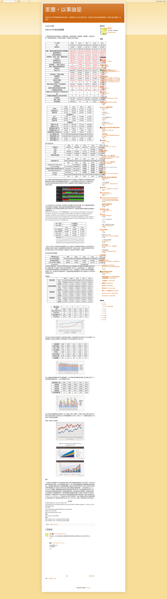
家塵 (50, 534)
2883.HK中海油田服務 (108, 306)
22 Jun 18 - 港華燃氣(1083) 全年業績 (110, 188)
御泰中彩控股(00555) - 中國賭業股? (109, 246)
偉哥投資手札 (105, 65)
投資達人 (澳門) (105, 209)
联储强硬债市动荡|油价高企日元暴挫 (109, 98)
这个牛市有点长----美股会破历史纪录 (110, 183)
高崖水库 (104, 172)
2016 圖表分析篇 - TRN (107, 210)
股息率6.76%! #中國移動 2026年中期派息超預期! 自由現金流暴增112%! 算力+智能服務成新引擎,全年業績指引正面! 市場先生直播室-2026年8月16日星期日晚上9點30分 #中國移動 (111, 80)
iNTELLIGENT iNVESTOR (108, 265)
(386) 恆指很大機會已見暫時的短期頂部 (110, 200)
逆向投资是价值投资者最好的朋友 (109, 251)
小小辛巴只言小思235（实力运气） (109, 146)
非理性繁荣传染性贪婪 (107, 271)
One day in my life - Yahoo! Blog (109, 293)
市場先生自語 (105, 76)
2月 (104, 311)
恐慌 (103, 230)
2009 (103, 319)
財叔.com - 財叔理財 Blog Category (110, 290)
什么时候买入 (105, 118)
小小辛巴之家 (105, 145)
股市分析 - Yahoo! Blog (107, 285)
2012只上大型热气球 (107, 219)
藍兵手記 (104, 187)
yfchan (103, 92)
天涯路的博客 (105, 250)
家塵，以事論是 (63, 10)
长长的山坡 (104, 112)
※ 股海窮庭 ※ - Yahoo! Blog (108, 280)
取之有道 (104, 60)
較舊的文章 (91, 576)
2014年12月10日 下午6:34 (58, 543)
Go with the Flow (106, 192)
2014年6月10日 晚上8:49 (60, 534)
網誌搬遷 (104, 103)
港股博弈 (104, 140)
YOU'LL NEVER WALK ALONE (109, 102)
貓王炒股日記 (105, 245)
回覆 (50, 538)
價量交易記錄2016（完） (107, 193)
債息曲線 (104, 151)
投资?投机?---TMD (106, 234)
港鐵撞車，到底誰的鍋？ (107, 163)
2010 (103, 317)
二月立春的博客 (105, 182)
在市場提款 (104, 150)
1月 (104, 313)
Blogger (88, 587)
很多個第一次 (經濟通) (106, 61)
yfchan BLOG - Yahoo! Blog (108, 295)
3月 (104, 309)
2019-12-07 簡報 (105, 141)
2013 (103, 315)
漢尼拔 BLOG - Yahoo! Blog (108, 288)
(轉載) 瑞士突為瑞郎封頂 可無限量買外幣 (110, 261)
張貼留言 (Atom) (52, 578)
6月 (104, 304)
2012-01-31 (104, 256)
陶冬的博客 (104, 97)
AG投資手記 (105, 229)
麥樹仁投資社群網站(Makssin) (109, 70)
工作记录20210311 (106, 113)
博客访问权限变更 (106, 272)
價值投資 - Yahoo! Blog (107, 283)
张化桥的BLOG (105, 122)
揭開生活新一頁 (105, 88)
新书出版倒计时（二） (106, 241)
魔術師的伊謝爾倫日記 (107, 204)
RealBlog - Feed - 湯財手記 (108, 155)
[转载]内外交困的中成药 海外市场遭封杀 (110, 236)
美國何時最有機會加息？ (107, 215)
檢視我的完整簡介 (112, 32)
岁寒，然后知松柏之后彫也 (108, 224)
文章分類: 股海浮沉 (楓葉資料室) (109, 177)
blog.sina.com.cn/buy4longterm (109, 167)
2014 (103, 303)
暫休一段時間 (105, 108)
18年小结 (104, 168)
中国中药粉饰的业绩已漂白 (107, 225)
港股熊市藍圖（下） (106, 178)
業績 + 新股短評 (105, 66)
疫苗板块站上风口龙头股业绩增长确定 (110, 173)
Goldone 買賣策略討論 (107, 107)
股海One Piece (105, 260)
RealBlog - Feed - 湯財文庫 (108, 162)
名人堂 (103, 214)
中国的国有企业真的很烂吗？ (108, 123)
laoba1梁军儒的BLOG (107, 117)
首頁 (67, 576)
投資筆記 (104, 255)
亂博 (103, 87)
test (102, 220)
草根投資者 (104, 134)
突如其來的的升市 (106, 93)
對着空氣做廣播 (105, 205)
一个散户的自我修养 (106, 239)
